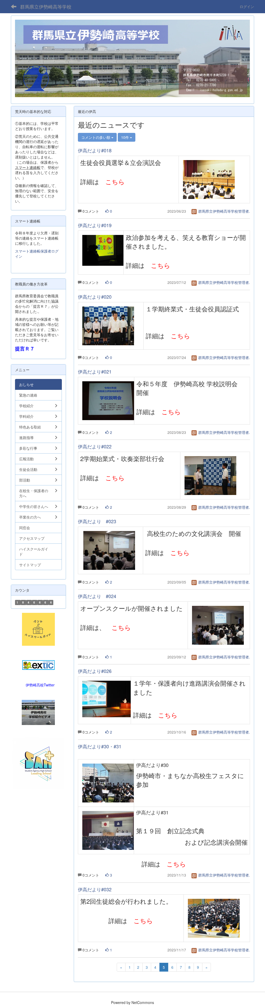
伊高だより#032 (95, 889)
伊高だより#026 (95, 670)
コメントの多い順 (96, 137)
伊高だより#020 (95, 296)
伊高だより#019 (95, 225)
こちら (115, 181)
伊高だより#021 (95, 371)
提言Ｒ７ (25, 348)
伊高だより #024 (97, 596)
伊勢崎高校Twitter (40, 684)
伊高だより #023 (97, 521)
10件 (125, 137)
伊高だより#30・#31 (99, 746)
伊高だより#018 (95, 150)
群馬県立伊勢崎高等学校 (45, 6)
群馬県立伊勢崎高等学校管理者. (223, 211)
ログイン (247, 6)
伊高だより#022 (95, 446)
